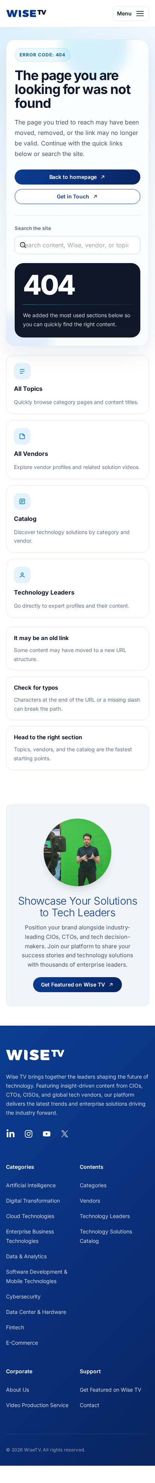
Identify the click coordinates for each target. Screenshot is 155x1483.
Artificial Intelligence (31, 1185)
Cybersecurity (23, 1296)
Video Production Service (37, 1405)
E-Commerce (22, 1342)
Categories (93, 1185)
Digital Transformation (33, 1200)
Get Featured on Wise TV (110, 1389)
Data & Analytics (26, 1256)
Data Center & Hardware (36, 1312)
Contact (89, 1405)
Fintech (15, 1327)
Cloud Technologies (30, 1216)
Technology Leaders (105, 1216)
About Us (17, 1389)
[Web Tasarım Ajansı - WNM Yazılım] (77, 1474)
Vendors (90, 1200)
